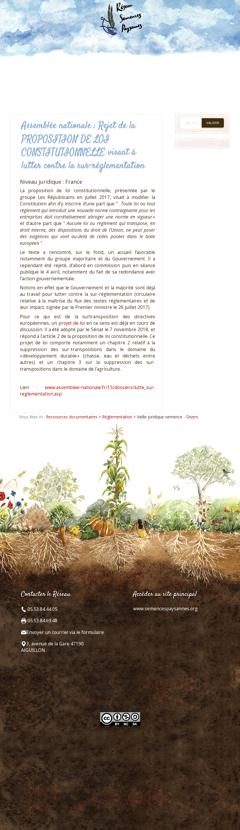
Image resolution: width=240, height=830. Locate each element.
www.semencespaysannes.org (165, 609)
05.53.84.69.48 (41, 621)
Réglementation (117, 417)
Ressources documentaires (71, 417)
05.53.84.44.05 (41, 609)
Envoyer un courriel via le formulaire (65, 632)
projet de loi (72, 323)
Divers (192, 417)
